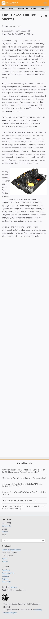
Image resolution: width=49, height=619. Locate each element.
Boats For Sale (23, 8)
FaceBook (6, 570)
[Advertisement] (24, 354)
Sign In (4, 558)
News (3, 8)
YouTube (5, 579)
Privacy (5, 532)
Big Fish (11, 8)
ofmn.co (13, 587)
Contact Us (6, 526)
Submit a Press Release (11, 550)
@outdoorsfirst (8, 573)
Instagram (6, 576)
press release (15, 26)
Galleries (44, 8)
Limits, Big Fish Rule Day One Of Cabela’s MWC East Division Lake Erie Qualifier (22, 485)
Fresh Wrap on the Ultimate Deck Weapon (18, 500)
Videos (33, 8)
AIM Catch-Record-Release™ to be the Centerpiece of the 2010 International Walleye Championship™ (23, 471)
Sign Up (5, 561)
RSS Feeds (6, 582)
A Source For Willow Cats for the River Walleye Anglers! (24, 478)
